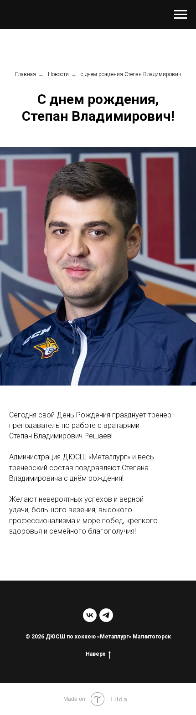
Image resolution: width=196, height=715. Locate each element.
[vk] (90, 615)
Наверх (95, 654)
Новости (58, 74)
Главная (25, 74)
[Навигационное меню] (180, 14)
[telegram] (106, 615)
